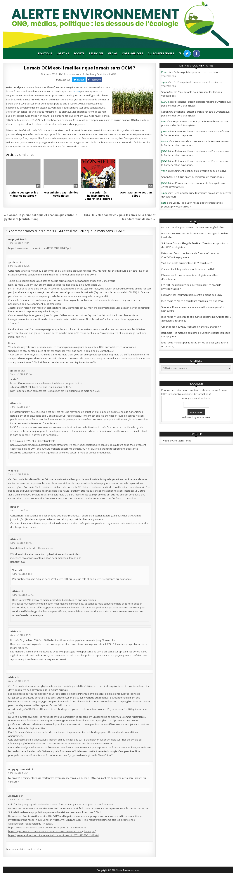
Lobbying (62, 53)
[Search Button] (179, 53)
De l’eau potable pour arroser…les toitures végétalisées (192, 227)
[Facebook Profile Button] (196, 53)
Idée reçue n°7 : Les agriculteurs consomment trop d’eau (192, 301)
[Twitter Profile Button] (187, 53)
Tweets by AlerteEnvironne (176, 440)
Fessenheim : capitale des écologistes (61, 194)
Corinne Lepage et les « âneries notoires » (23, 194)
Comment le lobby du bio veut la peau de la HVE (200, 170)
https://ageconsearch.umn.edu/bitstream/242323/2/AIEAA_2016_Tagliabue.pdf (52, 831)
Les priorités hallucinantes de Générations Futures (98, 195)
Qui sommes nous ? (161, 53)
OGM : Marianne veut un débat (136, 194)
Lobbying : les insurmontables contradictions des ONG (191, 294)
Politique (45, 53)
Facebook (96, 79)
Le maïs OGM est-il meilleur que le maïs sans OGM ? (79, 68)
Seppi (164, 92)
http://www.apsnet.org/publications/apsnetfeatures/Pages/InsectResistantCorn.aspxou (59, 444)
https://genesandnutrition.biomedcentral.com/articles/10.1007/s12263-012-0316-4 (53, 835)
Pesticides (96, 53)
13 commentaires (71, 74)
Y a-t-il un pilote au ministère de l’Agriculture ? (199, 177)
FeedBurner (203, 417)
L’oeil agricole (132, 53)
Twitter (80, 79)
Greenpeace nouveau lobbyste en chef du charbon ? (191, 326)
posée (76, 91)
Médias (112, 53)
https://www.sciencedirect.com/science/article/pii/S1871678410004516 (47, 827)
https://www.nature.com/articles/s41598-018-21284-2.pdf (39, 248)
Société (79, 53)
